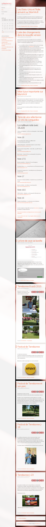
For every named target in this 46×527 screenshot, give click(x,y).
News (29, 26)
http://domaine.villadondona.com (24, 194)
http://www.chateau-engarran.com (24, 133)
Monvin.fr (27, 288)
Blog (2, 9)
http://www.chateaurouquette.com (24, 146)
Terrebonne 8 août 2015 (29, 286)
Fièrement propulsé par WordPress (23, 523)
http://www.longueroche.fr (22, 173)
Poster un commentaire (34, 26)
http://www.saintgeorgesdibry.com (24, 151)
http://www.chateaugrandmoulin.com (24, 202)
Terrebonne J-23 (26, 474)
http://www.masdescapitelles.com (24, 163)
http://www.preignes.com (22, 167)
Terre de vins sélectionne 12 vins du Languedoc (30, 118)
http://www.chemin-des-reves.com (24, 182)
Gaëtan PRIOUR (27, 14)
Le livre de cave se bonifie (30, 240)
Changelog (23, 26)
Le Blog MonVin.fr (6, 3)
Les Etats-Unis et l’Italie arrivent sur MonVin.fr (29, 11)
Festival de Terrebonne (29, 346)
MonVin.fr (3, 7)
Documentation (4, 11)
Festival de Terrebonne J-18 (30, 426)
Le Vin (3, 13)
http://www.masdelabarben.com (23, 186)
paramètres (31, 46)
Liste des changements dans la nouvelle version (29, 33)
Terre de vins (36, 208)
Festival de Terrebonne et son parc (30, 385)
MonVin (26, 26)
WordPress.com (37, 523)
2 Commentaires (29, 340)
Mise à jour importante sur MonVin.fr (30, 93)
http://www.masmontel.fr (22, 155)
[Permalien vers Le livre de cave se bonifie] (30, 238)
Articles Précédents (21, 518)
